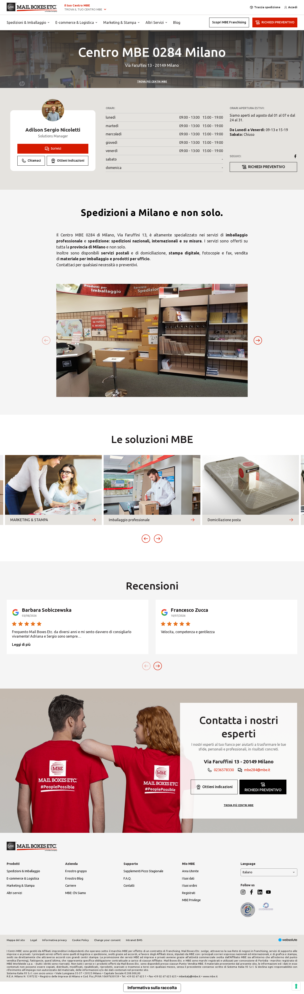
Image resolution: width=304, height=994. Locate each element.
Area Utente (190, 871)
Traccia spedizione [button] (267, 7)
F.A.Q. (127, 878)
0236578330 (224, 770)
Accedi (292, 7)
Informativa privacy (54, 940)
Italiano (247, 872)
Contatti (129, 885)
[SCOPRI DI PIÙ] (93, 519)
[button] (258, 340)
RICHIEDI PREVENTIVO (277, 22)
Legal (33, 940)
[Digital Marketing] (287, 940)
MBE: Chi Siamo (75, 893)
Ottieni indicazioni (70, 160)
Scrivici (56, 148)
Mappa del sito (16, 940)
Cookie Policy (80, 940)
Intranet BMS (134, 940)
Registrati (188, 893)
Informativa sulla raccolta (152, 987)
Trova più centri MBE (152, 81)
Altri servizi (14, 893)
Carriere (70, 885)
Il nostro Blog (74, 878)
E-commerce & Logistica (74, 22)
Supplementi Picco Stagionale (143, 871)
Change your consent (107, 940)
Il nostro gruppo (76, 871)
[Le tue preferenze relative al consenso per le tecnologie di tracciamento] (296, 986)
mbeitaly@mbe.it (190, 976)
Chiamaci (34, 160)
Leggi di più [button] (21, 644)
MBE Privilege (191, 900)
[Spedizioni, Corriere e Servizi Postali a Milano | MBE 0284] (32, 7)
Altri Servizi (155, 22)
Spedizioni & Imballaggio (26, 22)
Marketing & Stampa (119, 22)
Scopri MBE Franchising (229, 22)
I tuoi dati (188, 878)
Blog (176, 22)
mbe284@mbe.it (257, 770)
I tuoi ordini (189, 885)
